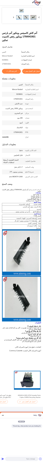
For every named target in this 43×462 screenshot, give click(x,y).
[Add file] (40, 459)
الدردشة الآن (12, 71)
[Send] (2, 459)
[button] (38, 383)
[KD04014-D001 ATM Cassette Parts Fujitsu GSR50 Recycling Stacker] (27, 380)
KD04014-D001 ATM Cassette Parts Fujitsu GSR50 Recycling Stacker (29, 396)
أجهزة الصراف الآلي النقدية (32, 351)
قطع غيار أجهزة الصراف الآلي (25, 347)
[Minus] (3, 415)
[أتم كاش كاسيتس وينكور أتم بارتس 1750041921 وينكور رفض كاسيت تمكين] (22, 10)
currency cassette (15, 351)
